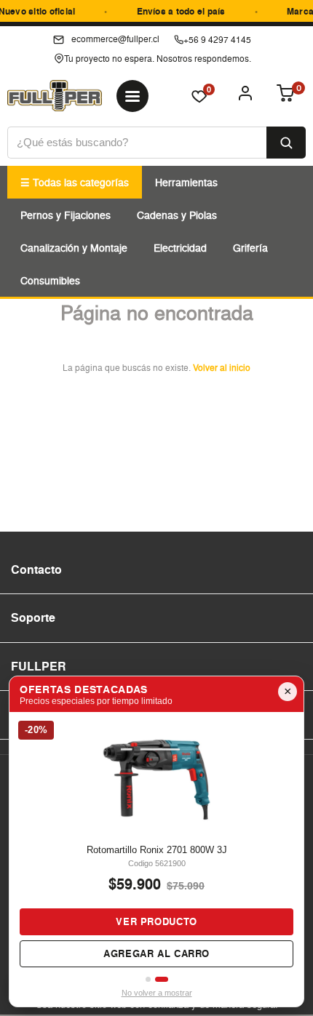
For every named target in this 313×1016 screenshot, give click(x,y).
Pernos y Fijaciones (65, 215)
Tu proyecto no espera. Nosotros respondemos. (157, 58)
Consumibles (50, 280)
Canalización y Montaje (73, 248)
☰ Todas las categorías (74, 182)
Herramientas (186, 182)
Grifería (250, 248)
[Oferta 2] (163, 979)
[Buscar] (286, 143)
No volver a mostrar (157, 992)
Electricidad (180, 248)
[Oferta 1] (151, 979)
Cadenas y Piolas (177, 215)
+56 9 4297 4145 (217, 39)
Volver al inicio (221, 367)
